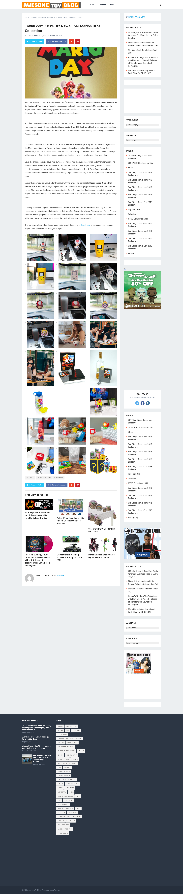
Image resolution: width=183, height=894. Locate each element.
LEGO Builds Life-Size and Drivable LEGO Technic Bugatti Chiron (42, 758)
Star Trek (61, 812)
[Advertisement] (142, 352)
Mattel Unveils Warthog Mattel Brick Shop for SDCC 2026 (70, 557)
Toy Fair (102, 5)
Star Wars (73, 812)
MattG (28, 36)
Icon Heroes (62, 763)
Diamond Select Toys (66, 738)
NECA (71, 792)
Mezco (60, 788)
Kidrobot (74, 763)
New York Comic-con (65, 796)
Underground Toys (65, 829)
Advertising (133, 253)
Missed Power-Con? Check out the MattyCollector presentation (36, 747)
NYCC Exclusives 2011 (138, 219)
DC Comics (76, 730)
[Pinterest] (77, 41)
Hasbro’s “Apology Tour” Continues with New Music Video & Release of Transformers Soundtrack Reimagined (37, 560)
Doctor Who (73, 743)
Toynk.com (85, 225)
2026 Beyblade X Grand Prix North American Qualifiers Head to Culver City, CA (38, 515)
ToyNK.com (59, 477)
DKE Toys (61, 743)
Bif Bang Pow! (72, 726)
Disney (79, 738)
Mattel (60, 784)
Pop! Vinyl (69, 800)
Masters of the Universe (67, 780)
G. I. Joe (60, 755)
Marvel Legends (64, 771)
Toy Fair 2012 (134, 209)
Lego (59, 767)
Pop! (59, 800)
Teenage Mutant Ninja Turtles (69, 817)
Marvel (68, 767)
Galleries (132, 214)
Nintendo (30, 477)
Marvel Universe (64, 775)
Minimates (70, 788)
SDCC (92, 5)
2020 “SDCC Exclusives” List (140, 163)
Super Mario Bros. (45, 477)
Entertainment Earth (66, 747)
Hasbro (75, 759)
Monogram (62, 792)
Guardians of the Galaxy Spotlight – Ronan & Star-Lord (36, 738)
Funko (81, 751)
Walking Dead (63, 833)
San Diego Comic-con (65, 808)
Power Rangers (63, 804)
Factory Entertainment (66, 751)
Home (27, 18)
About (130, 167)
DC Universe (62, 734)
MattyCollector (73, 784)
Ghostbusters (63, 759)
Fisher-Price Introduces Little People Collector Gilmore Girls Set (71, 521)
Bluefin (60, 730)
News (112, 5)
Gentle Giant (72, 755)
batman (60, 726)
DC (68, 730)
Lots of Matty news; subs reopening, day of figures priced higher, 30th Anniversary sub (37, 728)
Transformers (63, 825)
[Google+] (71, 41)
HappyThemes (54, 890)
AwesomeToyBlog (34, 890)
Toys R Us (71, 821)
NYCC (78, 796)
